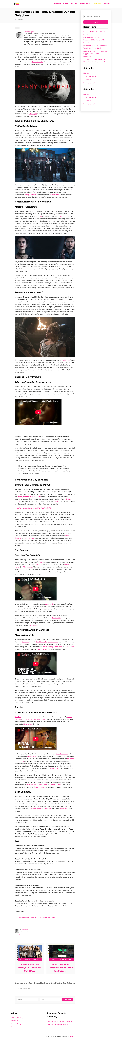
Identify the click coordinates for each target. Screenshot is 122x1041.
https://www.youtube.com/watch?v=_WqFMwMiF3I (33, 508)
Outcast (37, 564)
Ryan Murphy (32, 756)
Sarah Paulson (31, 785)
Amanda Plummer (56, 785)
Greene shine (63, 809)
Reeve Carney (54, 195)
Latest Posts (24, 28)
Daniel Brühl (58, 647)
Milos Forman (28, 724)
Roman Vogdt (29, 32)
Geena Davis (32, 625)
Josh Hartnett (63, 216)
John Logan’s (29, 538)
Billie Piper (66, 360)
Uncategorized (89, 83)
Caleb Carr (25, 642)
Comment (68, 1000)
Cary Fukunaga (43, 649)
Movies (86, 73)
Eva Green (38, 216)
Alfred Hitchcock (53, 768)
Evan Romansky (62, 754)
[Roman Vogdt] (19, 35)
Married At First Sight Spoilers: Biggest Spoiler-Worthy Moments (95, 53)
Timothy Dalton (35, 809)
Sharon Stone (39, 787)
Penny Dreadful (37, 62)
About (17, 28)
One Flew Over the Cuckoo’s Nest (35, 719)
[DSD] (16, 4)
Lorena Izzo (57, 501)
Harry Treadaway (31, 195)
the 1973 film (49, 604)
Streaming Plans (89, 76)
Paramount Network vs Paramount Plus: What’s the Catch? (94, 40)
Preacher (41, 562)
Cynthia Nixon (42, 785)
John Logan (33, 114)
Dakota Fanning (47, 647)
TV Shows (17, 934)
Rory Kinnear (46, 809)
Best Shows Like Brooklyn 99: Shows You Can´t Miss (36, 918)
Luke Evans (70, 647)
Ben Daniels (56, 618)
